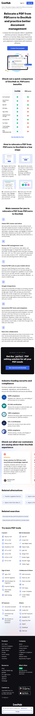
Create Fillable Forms (26, 595)
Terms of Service (23, 646)
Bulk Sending (8, 595)
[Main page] (6, 3)
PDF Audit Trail (26, 607)
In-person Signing (9, 586)
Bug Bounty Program (25, 658)
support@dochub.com (7, 690)
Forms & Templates (7, 646)
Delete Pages (25, 564)
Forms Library (5, 654)
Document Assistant (10, 607)
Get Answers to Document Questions (9, 620)
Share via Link (26, 577)
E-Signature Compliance (25, 652)
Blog (3, 668)
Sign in (22, 3)
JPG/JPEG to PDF (9, 547)
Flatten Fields (25, 547)
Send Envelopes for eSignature (10, 582)
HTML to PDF (8, 557)
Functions (4, 658)
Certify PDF (25, 610)
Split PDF (24, 550)
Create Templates (27, 591)
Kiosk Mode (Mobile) (8, 590)
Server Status (5, 650)
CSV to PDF (8, 554)
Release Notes (23, 656)
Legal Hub (22, 650)
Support (21, 654)
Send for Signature (10, 577)
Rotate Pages (25, 557)
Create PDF (25, 540)
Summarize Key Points (9, 614)
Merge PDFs (25, 554)
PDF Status (25, 588)
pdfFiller (4, 672)
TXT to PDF (8, 540)
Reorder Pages (26, 560)
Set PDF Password (27, 613)
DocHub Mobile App (7, 670)
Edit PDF (24, 536)
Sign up (30, 3)
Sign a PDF (8, 574)
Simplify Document (10, 610)
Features (4, 656)
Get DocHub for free (17, 137)
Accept (17, 711)
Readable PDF (26, 617)
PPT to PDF (8, 550)
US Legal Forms (6, 674)
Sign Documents (6, 648)
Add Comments (26, 574)
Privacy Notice (23, 648)
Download (25, 627)
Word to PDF (8, 536)
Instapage (4, 681)
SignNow (4, 676)
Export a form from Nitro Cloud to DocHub (14, 502)
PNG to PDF (8, 543)
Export (24, 624)
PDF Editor (5, 644)
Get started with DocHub (17, 368)
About (20, 644)
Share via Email (26, 581)
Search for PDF (26, 620)
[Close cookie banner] (31, 708)
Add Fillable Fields (27, 543)
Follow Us (5, 697)
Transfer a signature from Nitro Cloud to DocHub (14, 496)
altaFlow (4, 679)
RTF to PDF (8, 560)
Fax (23, 584)
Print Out (24, 631)
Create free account (17, 48)
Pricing (3, 652)
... (24, 708)
